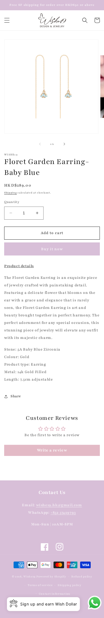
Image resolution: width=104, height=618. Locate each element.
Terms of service (40, 585)
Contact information (54, 593)
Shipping (10, 192)
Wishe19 (29, 576)
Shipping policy (70, 585)
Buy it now (52, 249)
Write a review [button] (52, 450)
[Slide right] (64, 144)
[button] (7, 20)
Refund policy (81, 576)
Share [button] (16, 396)
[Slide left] (40, 144)
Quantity (11, 202)
